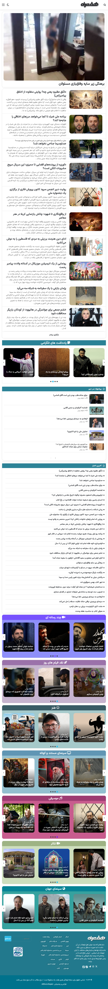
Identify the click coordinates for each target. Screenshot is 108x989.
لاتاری (60, 959)
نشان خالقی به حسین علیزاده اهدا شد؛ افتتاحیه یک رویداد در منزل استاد (20, 827)
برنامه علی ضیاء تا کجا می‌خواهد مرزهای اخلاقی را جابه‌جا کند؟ (39, 118)
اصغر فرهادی (57, 937)
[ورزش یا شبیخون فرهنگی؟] (19, 362)
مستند (53, 959)
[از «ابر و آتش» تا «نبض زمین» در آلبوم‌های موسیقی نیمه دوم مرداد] (54, 818)
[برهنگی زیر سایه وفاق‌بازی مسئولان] (54, 47)
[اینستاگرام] (93, 966)
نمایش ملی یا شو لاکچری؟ (77, 431)
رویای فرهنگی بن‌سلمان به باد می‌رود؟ (92, 373)
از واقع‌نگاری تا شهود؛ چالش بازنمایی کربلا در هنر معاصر (39, 216)
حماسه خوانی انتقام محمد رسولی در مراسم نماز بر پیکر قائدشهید (19, 647)
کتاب (58, 968)
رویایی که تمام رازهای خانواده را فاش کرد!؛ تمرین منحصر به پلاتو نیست (89, 874)
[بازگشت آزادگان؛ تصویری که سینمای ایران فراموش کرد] (19, 682)
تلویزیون (43, 941)
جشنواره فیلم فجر (57, 946)
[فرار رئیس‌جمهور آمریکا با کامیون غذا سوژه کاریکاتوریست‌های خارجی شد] (19, 727)
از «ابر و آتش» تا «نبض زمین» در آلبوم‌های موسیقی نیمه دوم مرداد (55, 828)
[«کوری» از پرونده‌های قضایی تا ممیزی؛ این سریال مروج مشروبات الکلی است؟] (85, 172)
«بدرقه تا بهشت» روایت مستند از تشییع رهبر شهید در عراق (21, 783)
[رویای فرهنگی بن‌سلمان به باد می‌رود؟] (89, 362)
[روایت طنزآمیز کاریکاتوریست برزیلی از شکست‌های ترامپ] (54, 727)
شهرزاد (43, 955)
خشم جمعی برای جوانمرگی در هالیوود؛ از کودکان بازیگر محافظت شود (36, 312)
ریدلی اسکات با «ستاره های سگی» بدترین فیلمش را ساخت (55, 919)
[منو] (3, 6)
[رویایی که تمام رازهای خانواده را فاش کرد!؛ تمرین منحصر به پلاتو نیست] (89, 863)
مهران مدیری (51, 964)
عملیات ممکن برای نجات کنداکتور (74, 446)
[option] (89, 362)
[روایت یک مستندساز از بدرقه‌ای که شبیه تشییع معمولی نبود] (54, 772)
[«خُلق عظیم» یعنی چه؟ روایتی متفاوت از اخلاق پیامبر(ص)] (85, 99)
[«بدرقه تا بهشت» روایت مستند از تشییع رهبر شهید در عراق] (19, 772)
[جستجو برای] (104, 6)
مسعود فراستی (64, 964)
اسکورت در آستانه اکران (59, 694)
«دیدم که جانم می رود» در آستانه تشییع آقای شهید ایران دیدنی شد (55, 647)
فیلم (67, 959)
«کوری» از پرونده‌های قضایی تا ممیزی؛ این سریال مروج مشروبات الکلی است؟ (36, 166)
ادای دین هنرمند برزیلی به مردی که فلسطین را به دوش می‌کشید (36, 241)
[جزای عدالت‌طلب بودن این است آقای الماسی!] (96, 399)
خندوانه (44, 946)
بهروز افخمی (65, 941)
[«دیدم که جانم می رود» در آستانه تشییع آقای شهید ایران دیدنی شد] (54, 637)
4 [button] (51, 381)
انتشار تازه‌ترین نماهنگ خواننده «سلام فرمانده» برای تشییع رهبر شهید (89, 647)
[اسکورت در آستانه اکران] (54, 682)
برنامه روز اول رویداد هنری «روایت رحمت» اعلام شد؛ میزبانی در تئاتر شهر (55, 873)
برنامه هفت (46, 937)
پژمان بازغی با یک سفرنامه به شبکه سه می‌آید (41, 288)
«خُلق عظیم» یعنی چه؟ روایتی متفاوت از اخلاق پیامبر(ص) (41, 94)
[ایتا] (83, 966)
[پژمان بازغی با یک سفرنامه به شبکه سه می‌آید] (85, 296)
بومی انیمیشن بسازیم (95, 694)
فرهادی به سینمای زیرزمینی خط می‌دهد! (72, 418)
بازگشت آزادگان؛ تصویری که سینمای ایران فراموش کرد (19, 693)
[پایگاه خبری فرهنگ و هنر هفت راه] (90, 5)
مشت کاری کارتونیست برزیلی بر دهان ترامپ (89, 738)
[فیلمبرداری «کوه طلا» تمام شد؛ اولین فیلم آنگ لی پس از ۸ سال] (19, 908)
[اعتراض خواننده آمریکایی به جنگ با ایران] (54, 362)
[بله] (86, 966)
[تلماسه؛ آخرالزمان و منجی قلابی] (96, 411)
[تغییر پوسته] (8, 6)
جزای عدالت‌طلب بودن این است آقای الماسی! (70, 395)
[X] (96, 966)
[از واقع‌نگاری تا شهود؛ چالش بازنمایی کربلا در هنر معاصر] (85, 221)
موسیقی (66, 968)
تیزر (67, 946)
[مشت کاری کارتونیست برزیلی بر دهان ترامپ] (89, 727)
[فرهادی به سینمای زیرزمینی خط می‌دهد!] (96, 423)
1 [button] (57, 381)
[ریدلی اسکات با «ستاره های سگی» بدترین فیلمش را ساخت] (54, 908)
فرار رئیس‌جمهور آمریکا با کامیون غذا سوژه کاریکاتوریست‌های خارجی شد (19, 738)
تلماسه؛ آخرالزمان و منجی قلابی (75, 407)
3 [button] (52, 381)
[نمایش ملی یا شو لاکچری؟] (96, 435)
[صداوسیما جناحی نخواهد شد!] (85, 149)
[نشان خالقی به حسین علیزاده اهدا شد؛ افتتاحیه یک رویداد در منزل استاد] (19, 818)
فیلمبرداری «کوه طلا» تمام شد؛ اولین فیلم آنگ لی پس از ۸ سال (19, 919)
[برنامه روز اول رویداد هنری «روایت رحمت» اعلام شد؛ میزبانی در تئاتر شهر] (54, 863)
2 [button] (55, 381)
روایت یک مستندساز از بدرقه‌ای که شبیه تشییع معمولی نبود (55, 783)
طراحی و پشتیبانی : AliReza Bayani (54, 984)
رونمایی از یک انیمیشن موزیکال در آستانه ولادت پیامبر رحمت (36, 265)
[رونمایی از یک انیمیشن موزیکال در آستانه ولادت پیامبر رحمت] (85, 271)
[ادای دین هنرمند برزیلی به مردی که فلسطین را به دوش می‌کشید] (85, 246)
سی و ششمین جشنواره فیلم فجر (50, 950)
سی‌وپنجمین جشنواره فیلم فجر (59, 955)
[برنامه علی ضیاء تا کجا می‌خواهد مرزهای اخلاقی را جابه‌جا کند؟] (85, 124)
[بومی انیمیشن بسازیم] (89, 682)
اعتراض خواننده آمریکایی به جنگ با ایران (54, 373)
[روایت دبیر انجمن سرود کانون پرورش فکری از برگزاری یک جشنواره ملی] (85, 197)
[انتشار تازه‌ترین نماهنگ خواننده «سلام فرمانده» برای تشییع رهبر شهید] (89, 637)
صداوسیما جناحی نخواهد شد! (49, 144)
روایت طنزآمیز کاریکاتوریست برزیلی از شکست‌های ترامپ (54, 738)
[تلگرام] (90, 966)
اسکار (67, 937)
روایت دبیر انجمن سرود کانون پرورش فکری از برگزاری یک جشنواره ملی (38, 191)
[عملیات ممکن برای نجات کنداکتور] (96, 446)
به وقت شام (53, 941)
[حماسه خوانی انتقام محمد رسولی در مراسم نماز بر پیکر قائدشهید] (19, 637)
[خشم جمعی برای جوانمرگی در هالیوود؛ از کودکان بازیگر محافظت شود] (85, 317)
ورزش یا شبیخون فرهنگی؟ (23, 374)
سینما (67, 950)
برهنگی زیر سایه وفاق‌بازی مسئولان (81, 83)
